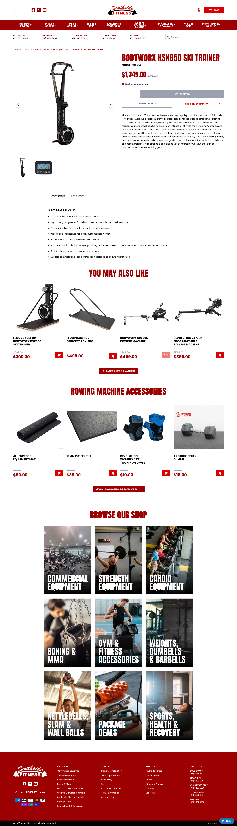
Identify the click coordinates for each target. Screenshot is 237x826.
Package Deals (188, 25)
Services (149, 779)
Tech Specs (76, 195)
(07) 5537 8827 (20, 38)
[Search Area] (168, 37)
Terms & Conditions (110, 792)
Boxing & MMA (91, 25)
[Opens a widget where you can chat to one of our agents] (226, 821)
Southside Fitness (154, 771)
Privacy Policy (107, 797)
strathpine (47, 35)
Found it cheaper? (146, 103)
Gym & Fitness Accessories (113, 25)
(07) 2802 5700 (137, 38)
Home (18, 49)
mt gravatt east (79, 35)
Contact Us (151, 792)
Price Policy (106, 779)
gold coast (19, 35)
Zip (102, 784)
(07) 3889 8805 (49, 38)
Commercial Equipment (26, 25)
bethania (135, 35)
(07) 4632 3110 (109, 38)
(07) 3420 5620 (77, 38)
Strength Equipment (50, 25)
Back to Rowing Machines (120, 371)
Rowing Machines (61, 49)
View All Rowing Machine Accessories (116, 489)
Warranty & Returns (110, 775)
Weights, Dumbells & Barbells (140, 25)
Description (57, 195)
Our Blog (150, 788)
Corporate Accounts (111, 788)
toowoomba (109, 35)
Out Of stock (182, 93)
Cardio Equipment (72, 25)
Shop (27, 49)
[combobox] (196, 37)
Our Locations (152, 775)
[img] (67, 560)
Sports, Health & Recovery (211, 25)
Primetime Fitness (154, 784)
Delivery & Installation (111, 771)
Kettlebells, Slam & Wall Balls (166, 25)
